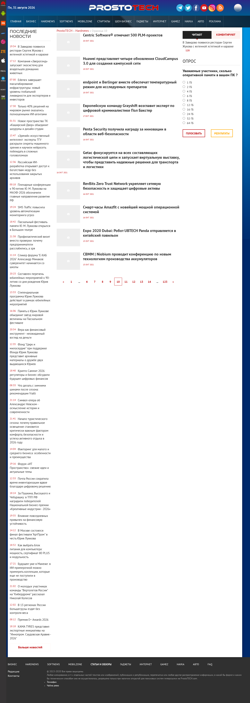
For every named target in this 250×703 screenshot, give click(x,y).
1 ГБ (189, 82)
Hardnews (48, 21)
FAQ (210, 664)
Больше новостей (30, 648)
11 (126, 282)
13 (141, 282)
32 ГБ (190, 118)
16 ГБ (190, 109)
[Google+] (212, 8)
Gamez (175, 21)
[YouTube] (204, 8)
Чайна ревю (53, 685)
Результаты (221, 133)
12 (133, 282)
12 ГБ (190, 105)
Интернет (159, 21)
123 (165, 282)
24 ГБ (190, 114)
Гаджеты (142, 21)
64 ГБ (190, 123)
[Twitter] (188, 8)
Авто (201, 21)
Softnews (66, 21)
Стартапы (103, 21)
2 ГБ (189, 87)
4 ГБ (189, 91)
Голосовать (194, 133)
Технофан (51, 682)
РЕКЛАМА (215, 21)
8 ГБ (189, 100)
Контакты (13, 676)
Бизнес (31, 21)
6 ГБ (189, 96)
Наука (189, 21)
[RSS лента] (220, 8)
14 (149, 282)
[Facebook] (196, 8)
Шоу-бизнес (123, 21)
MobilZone (85, 21)
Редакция (13, 671)
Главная (15, 21)
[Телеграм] (180, 8)
